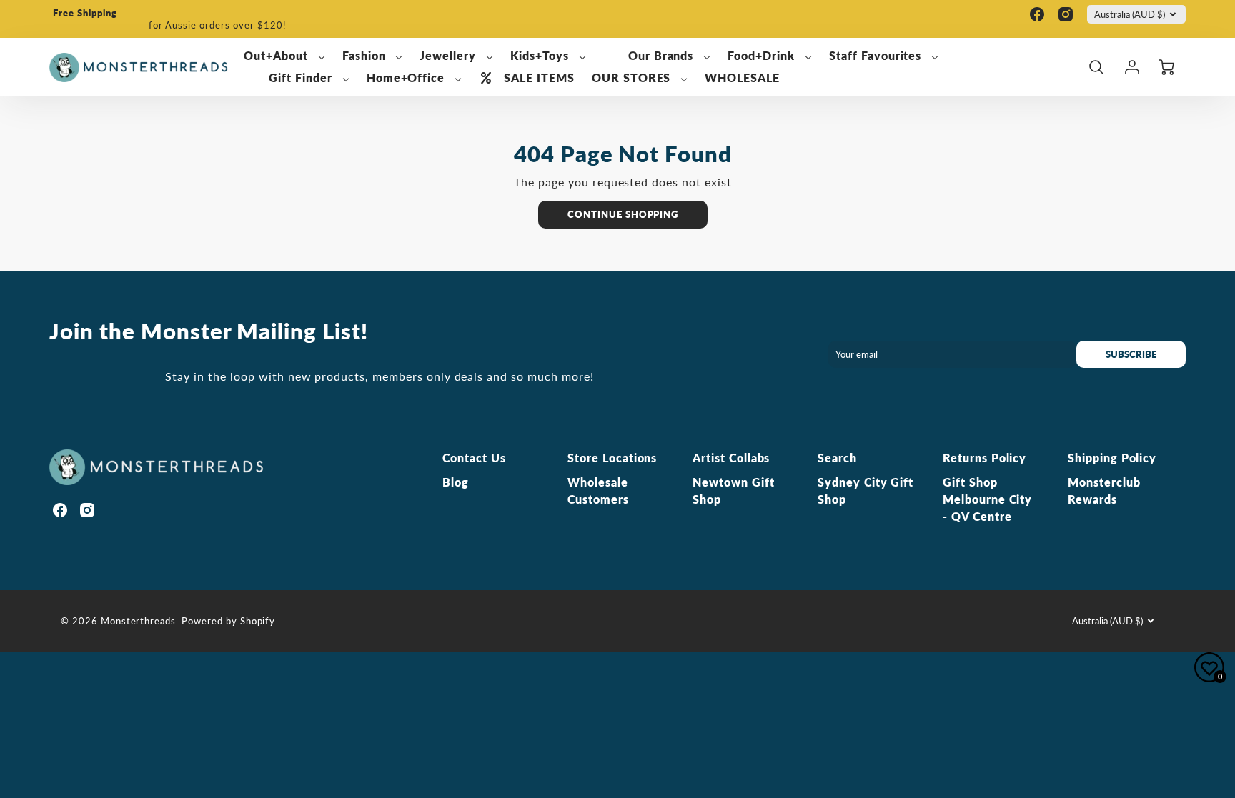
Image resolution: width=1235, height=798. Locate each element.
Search (837, 457)
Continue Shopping (622, 214)
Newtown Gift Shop (734, 490)
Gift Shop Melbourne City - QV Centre (987, 499)
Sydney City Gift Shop (865, 490)
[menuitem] (284, 56)
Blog (455, 482)
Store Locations (612, 457)
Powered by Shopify (228, 621)
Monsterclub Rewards (1104, 490)
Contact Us (474, 457)
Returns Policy (984, 457)
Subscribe (1131, 354)
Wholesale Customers (598, 490)
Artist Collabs (731, 457)
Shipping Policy (1112, 457)
